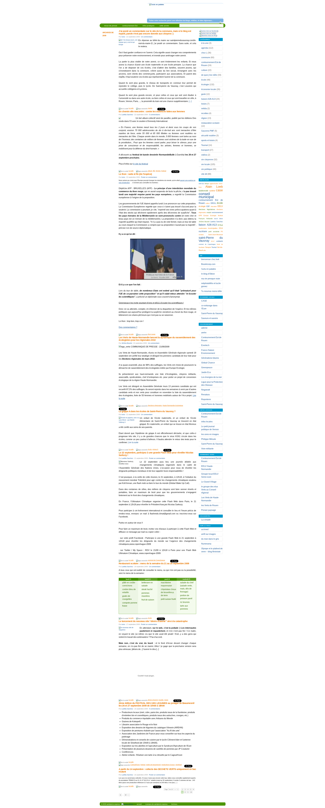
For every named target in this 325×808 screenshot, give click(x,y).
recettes (204, 113)
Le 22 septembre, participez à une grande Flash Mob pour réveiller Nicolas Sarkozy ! (156, 453)
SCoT (213, 241)
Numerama (206, 544)
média (204, 108)
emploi (209, 212)
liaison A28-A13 (208, 99)
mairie (150, 108)
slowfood (178, 765)
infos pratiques (148, 26)
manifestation (203, 228)
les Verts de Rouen (209, 505)
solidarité (219, 241)
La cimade (206, 520)
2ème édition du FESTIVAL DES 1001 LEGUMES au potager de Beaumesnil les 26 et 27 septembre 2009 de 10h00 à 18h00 (156, 704)
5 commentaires (154, 115)
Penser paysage (208, 510)
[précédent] (149, 12)
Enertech (205, 345)
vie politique (206, 169)
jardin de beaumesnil (153, 765)
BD (154, 171)
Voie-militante (207, 449)
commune (205, 57)
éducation (214, 206)
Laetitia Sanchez (127, 115)
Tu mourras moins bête (211, 291)
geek (203, 94)
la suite (131, 108)
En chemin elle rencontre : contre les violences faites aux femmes (152, 111)
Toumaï (204, 145)
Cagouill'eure (135, 765)
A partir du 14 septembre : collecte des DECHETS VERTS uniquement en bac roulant (157, 770)
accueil (139, 804)
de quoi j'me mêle (209, 75)
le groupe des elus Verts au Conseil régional (209, 490)
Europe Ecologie (210, 215)
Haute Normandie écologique (173, 405)
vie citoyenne (207, 159)
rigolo (166, 700)
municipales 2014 (215, 228)
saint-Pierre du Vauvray (211, 239)
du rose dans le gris (210, 539)
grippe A (155, 449)
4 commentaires (154, 709)
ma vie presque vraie (210, 279)
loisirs (204, 104)
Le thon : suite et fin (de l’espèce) (135, 174)
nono (123, 37)
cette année (164, 26)
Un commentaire (146, 37)
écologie (205, 84)
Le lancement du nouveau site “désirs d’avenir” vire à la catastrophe (153, 621)
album (150, 171)
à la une (204, 43)
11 (120, 795)
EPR (200, 215)
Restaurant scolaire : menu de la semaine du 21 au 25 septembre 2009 (154, 563)
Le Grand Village (208, 482)
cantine (212, 191)
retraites (201, 234)
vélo (204, 250)
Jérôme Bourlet (126, 343)
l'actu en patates (208, 269)
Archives (174, 804)
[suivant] (221, 12)
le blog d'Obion (208, 274)
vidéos (204, 155)
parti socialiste (213, 231)
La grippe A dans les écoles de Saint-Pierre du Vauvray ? (147, 411)
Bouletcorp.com (208, 264)
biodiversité (203, 191)
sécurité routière (208, 135)
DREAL (213, 203)
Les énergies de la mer (211, 377)
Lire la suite (133, 442)
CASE (204, 301)
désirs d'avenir (153, 700)
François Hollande (206, 219)
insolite (161, 700)
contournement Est (129, 26)
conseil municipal (206, 195)
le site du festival (140, 164)
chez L (204, 53)
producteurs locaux (168, 765)
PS (222, 231)
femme (158, 171)
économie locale (208, 89)
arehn (203, 333)
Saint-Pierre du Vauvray (212, 313)
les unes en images (210, 434)
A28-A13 (201, 183)
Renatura (205, 394)
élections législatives (207, 209)
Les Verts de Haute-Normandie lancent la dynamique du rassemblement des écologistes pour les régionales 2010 (157, 338)
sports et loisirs (208, 140)
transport (205, 150)
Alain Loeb (214, 186)
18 (125, 795)
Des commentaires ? (128, 327)
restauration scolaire (210, 123)
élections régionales (155, 405)
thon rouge (151, 334)
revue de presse (110, 26)
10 (191, 792)
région (204, 118)
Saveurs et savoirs (209, 318)
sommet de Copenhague (156, 560)
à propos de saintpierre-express (156, 804)
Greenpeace (206, 367)
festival (163, 171)
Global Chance (208, 363)
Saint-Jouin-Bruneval (215, 234)
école (150, 449)
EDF (208, 206)
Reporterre (206, 399)
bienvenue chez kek (210, 259)
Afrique (207, 183)
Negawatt (205, 390)
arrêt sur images (208, 534)
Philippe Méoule (208, 439)
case (219, 190)
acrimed (204, 529)
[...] (190, 101)
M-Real (220, 225)
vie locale (205, 164)
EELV (220, 206)
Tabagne (208, 247)
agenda (204, 48)
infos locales (207, 422)
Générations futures (210, 358)
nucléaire (203, 231)
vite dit (204, 174)
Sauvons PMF (207, 131)
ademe (204, 328)
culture (204, 70)
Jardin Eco (206, 372)
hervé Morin (218, 218)
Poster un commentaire (149, 177)
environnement (217, 212)
